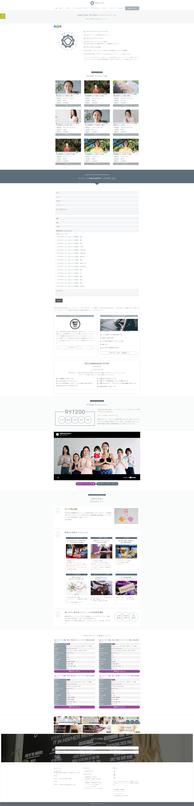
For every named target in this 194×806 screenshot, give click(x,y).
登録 (58, 757)
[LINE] (57, 27)
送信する (59, 300)
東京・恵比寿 (71, 661)
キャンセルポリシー (120, 793)
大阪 (114, 661)
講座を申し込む (74, 671)
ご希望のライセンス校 (61, 234)
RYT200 (70, 668)
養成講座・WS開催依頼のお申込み (93, 782)
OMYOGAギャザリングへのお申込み (94, 788)
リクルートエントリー (90, 780)
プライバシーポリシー (120, 791)
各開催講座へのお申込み (91, 777)
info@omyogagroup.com (67, 784)
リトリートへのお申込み (91, 786)
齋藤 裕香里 (71, 699)
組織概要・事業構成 (120, 789)
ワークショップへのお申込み (92, 784)
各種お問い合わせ (89, 771)
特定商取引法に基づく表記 (121, 795)
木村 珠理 (115, 699)
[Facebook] (55, 27)
